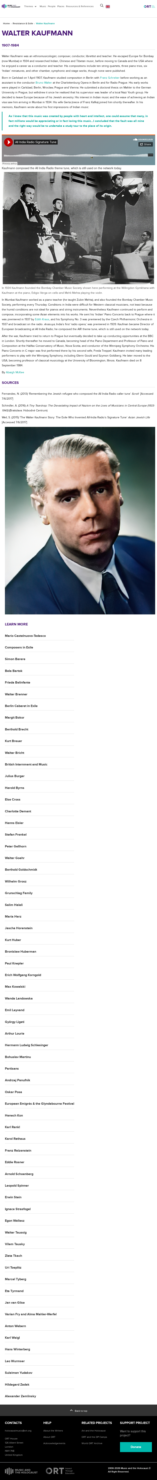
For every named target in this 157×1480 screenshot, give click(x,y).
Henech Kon (14, 1115)
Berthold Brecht (16, 729)
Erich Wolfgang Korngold (23, 975)
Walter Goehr (15, 858)
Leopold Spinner (17, 1186)
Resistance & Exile (23, 23)
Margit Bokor (14, 718)
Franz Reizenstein (18, 1151)
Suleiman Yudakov (18, 1373)
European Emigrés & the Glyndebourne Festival (39, 1104)
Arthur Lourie (14, 1034)
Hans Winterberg (17, 1349)
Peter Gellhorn (15, 846)
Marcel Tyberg (15, 1279)
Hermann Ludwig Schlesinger (26, 1045)
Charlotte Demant (18, 811)
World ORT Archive (92, 1443)
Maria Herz (13, 917)
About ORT (49, 1437)
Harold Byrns (14, 788)
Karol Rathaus (15, 1139)
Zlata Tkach (13, 1256)
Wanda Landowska (19, 998)
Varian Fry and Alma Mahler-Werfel (31, 1314)
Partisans (12, 1069)
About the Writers (53, 1430)
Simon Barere (15, 659)
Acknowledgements (54, 1443)
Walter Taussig (16, 1232)
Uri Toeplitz (13, 1268)
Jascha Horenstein (19, 928)
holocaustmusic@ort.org (18, 1430)
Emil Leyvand (14, 1010)
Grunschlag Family (19, 893)
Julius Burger (15, 776)
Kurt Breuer (13, 741)
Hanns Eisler (14, 823)
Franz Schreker (110, 78)
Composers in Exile (19, 647)
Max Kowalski (15, 987)
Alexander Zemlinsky (20, 1396)
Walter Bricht (14, 753)
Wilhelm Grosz (16, 881)
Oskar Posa (13, 1092)
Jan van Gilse (15, 1303)
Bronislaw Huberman (20, 952)
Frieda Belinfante (17, 682)
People (52, 6)
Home (6, 23)
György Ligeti (14, 1022)
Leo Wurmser (15, 1361)
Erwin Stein (13, 1197)
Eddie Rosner (14, 1162)
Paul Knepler (14, 963)
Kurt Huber (13, 940)
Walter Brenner (16, 694)
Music (43, 6)
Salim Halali (14, 905)
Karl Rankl (12, 1127)
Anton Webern (15, 1326)
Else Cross (12, 799)
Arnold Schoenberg (19, 1174)
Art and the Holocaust (94, 1430)
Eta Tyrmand (14, 1291)
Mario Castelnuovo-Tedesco (25, 636)
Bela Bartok (13, 671)
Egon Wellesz (15, 1221)
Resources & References (80, 6)
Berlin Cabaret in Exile (21, 706)
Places (60, 6)
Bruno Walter (44, 82)
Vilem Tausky (15, 1244)
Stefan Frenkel (16, 835)
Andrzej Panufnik (17, 1080)
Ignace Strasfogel (18, 1209)
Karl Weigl (12, 1338)
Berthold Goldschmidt (21, 870)
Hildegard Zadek (17, 1385)
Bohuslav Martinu (18, 1057)
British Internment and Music (26, 764)
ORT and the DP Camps (94, 1437)
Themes (31, 6)
